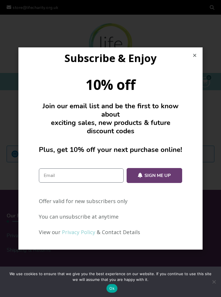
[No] (214, 282)
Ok (112, 288)
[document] (110, 148)
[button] (195, 55)
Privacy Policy (78, 232)
